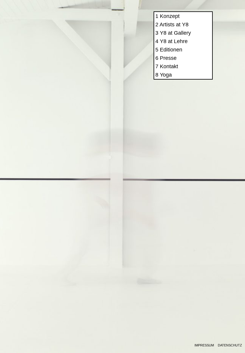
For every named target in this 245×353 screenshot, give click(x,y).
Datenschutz (230, 345)
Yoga (166, 75)
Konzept (170, 16)
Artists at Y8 (174, 25)
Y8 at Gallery (175, 33)
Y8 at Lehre (174, 41)
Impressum (204, 345)
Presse (168, 58)
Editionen (171, 50)
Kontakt (169, 66)
